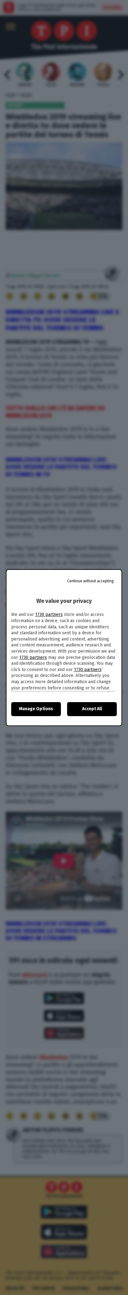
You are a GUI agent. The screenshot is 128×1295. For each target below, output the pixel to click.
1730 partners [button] (49, 614)
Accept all (92, 708)
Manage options (36, 708)
